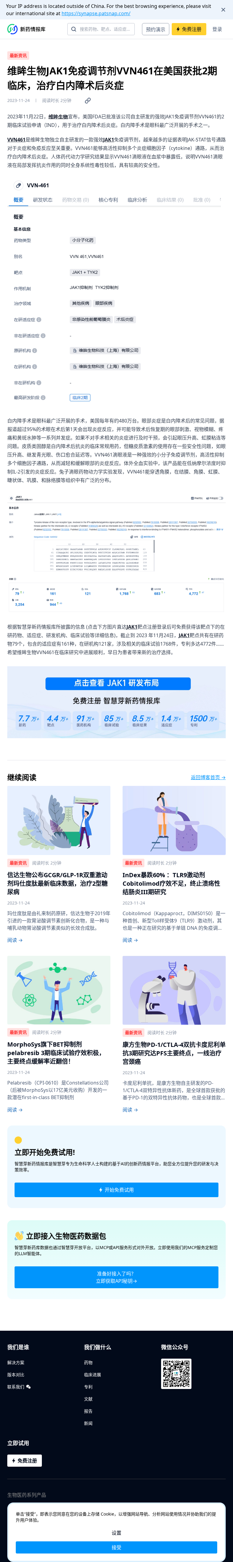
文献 (88, 1399)
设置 (116, 1533)
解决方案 (15, 1362)
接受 (116, 1547)
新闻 (88, 1423)
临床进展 (92, 1374)
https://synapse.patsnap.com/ (96, 13)
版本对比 (15, 1374)
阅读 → (15, 940)
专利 (88, 1387)
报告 (88, 1411)
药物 (88, 1362)
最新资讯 (18, 55)
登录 (217, 29)
